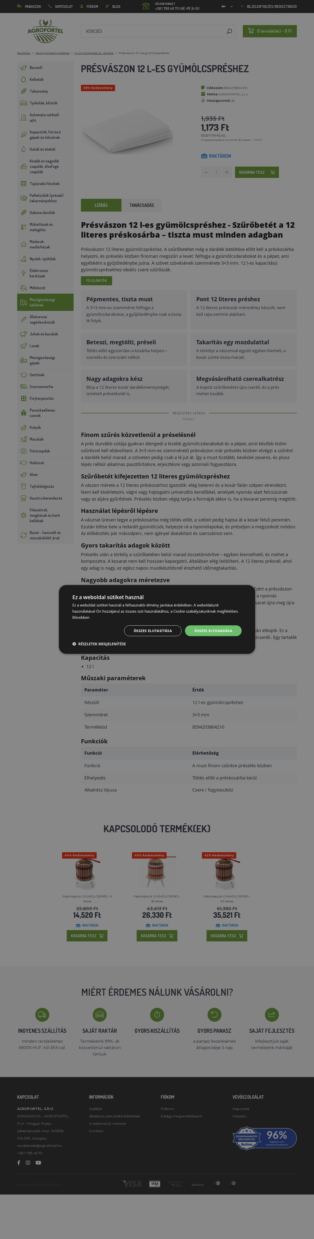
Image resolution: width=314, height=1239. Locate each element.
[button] (99, 644)
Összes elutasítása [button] (153, 630)
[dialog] (157, 619)
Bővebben (81, 617)
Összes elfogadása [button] (213, 630)
